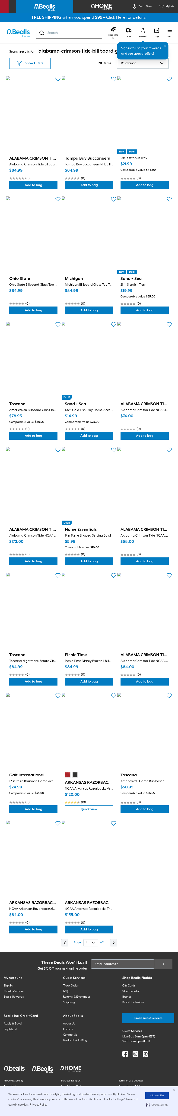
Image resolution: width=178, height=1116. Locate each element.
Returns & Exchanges (77, 997)
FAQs (66, 991)
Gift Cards (129, 985)
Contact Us (70, 1035)
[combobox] (69, 33)
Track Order (70, 985)
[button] (157, 1105)
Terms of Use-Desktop (131, 1080)
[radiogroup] (71, 775)
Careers (68, 1029)
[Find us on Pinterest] (145, 1054)
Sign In (8, 985)
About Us (69, 1023)
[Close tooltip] (164, 46)
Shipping (69, 1002)
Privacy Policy (38, 1105)
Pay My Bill (10, 1029)
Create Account (14, 991)
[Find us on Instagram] (135, 1054)
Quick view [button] (97, 810)
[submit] (163, 964)
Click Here (115, 17)
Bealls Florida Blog (75, 1040)
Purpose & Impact (71, 1080)
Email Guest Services (148, 1018)
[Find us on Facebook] (125, 1054)
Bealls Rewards (14, 997)
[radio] (67, 775)
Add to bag (41, 186)
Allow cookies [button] (157, 1095)
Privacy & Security (13, 1080)
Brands (127, 997)
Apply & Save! (13, 1023)
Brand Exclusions (133, 1002)
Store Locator (131, 991)
